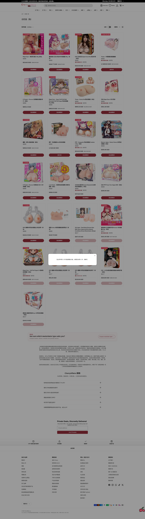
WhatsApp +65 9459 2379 (108, 1)
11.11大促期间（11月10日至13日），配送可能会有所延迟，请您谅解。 (38, 1)
